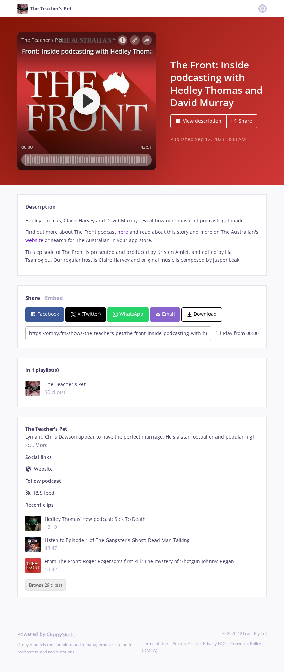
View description (202, 121)
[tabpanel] (141, 241)
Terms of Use (155, 643)
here (122, 232)
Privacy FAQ (214, 643)
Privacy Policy (185, 643)
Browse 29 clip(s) (45, 585)
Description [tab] (40, 206)
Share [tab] (32, 298)
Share (245, 121)
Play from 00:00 (241, 333)
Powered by (32, 634)
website (34, 240)
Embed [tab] (54, 298)
